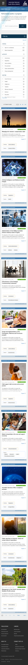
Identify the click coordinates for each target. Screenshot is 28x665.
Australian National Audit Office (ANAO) (14, 3)
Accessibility (3, 661)
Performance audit (4, 631)
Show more (4, 97)
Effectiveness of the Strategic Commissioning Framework (10, 282)
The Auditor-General (4, 644)
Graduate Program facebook (20, 648)
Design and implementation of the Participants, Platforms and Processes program (12, 333)
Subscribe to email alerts (19, 646)
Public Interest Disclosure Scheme (16, 659)
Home (2, 9)
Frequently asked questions (19, 635)
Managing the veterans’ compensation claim (13, 131)
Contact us (17, 650)
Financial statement (4, 633)
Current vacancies (17, 631)
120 (25, 104)
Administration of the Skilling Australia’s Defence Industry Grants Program (12, 231)
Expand (22, 139)
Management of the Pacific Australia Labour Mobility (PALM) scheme (13, 590)
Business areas (16, 629)
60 (22, 104)
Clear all (24, 40)
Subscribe (7, 659)
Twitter (16, 644)
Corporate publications (5, 648)
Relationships (3, 650)
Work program (8, 9)
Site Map (8, 661)
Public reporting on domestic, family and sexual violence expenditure (12, 539)
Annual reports (4, 635)
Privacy (2, 659)
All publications (4, 629)
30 (20, 104)
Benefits (15, 633)
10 (17, 104)
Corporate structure (4, 646)
